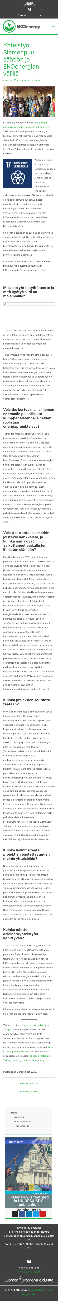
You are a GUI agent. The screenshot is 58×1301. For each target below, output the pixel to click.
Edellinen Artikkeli (29, 1083)
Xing (42, 1060)
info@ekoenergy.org (29, 1271)
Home (29, 2)
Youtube (26, 1060)
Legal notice (36, 1290)
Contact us (30, 4)
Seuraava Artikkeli (29, 1091)
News (7, 80)
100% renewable (21, 80)
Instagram (45, 1056)
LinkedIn (16, 1060)
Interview (36, 80)
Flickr (34, 1060)
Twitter (6, 1060)
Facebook (34, 1056)
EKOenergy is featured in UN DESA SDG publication (28, 1201)
